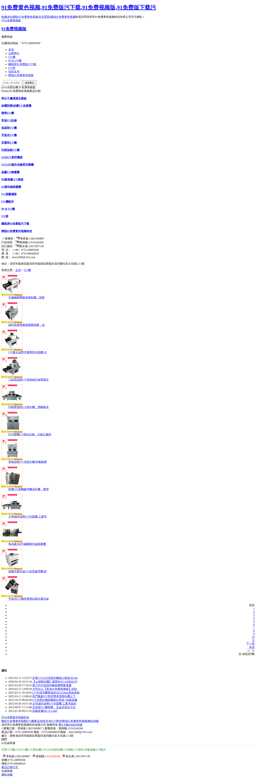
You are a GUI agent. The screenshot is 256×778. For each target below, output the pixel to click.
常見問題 (44, 16)
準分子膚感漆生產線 (13, 98)
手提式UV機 (9, 135)
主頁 (18, 270)
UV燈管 (56, 721)
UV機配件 (7, 201)
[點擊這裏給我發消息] (18, 238)
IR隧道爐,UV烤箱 (12, 179)
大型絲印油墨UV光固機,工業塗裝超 (54, 703)
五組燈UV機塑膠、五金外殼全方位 (54, 707)
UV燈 (11, 67)
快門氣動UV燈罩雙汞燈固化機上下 (54, 696)
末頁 (252, 647)
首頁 (11, 49)
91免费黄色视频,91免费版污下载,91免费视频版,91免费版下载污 (78, 7)
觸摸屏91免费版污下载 (22, 64)
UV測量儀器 (9, 194)
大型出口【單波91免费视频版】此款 (54, 688)
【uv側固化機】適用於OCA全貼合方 (54, 681)
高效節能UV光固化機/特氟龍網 (27, 461)
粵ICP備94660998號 (70, 724)
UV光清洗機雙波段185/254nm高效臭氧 (56, 692)
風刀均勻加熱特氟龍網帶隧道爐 (51, 685)
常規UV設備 (9, 120)
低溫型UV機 (9, 127)
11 (253, 640)
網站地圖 (93, 721)
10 (253, 636)
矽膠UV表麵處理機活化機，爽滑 (28, 489)
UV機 (11, 56)
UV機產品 (33, 721)
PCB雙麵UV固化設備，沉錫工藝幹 (29, 434)
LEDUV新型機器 (12, 157)
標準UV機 (7, 112)
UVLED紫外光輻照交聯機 (17, 164)
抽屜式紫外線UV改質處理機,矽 (27, 571)
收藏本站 (7, 16)
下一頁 (250, 643)
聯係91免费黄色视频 (62, 16)
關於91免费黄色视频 (25, 16)
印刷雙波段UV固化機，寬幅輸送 (28, 407)
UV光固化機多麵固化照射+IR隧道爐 (54, 699)
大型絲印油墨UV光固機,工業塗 (27, 516)
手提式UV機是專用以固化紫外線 (28, 598)
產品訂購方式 (9, 767)
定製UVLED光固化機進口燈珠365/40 (55, 677)
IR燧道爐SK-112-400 (44, 710)
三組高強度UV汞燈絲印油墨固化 (28, 379)
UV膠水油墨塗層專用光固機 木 (27, 352)
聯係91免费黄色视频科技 (16, 231)
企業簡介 (14, 53)
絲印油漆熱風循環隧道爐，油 (26, 324)
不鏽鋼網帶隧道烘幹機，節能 (26, 297)
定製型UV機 (9, 142)
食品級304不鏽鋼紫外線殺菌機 (27, 544)
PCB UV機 (14, 60)
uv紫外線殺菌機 (11, 186)
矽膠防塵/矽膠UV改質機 (16, 105)
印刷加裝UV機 (10, 149)
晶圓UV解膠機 (10, 172)
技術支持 (14, 71)
